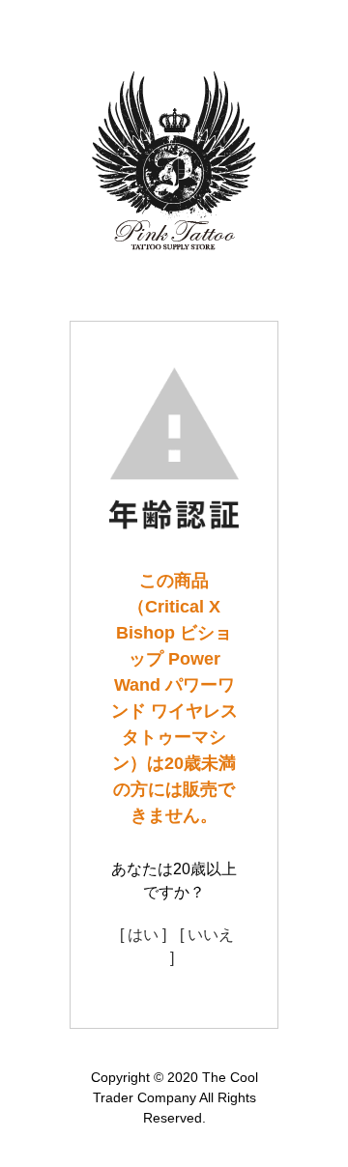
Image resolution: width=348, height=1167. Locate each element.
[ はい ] (143, 934)
